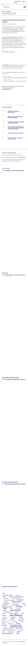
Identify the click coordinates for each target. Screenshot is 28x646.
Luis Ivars (13, 617)
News (15, 24)
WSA (17, 633)
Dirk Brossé (6, 603)
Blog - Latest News (6, 11)
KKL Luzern (5, 617)
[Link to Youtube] (17, 644)
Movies (12, 24)
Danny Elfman (5, 601)
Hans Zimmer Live (7, 612)
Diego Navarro (17, 601)
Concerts (9, 24)
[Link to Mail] (25, 644)
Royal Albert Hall (13, 86)
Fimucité (19, 606)
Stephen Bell (11, 87)
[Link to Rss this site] (23, 644)
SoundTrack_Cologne (8, 628)
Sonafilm (4, 627)
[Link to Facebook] (15, 644)
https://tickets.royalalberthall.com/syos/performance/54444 (15, 81)
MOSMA (13, 619)
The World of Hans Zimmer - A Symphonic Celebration (13, 629)
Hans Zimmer (15, 610)
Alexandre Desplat (7, 595)
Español (23, 1)
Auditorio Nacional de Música (17, 597)
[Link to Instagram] (21, 644)
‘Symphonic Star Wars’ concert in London (13, 21)
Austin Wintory (6, 598)
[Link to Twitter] (19, 644)
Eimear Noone (15, 603)
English (19, 1)
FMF (5, 608)
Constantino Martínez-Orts (8, 600)
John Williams (7, 86)
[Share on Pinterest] (3, 96)
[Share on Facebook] (3, 90)
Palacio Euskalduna (12, 620)
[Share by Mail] (3, 98)
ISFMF (16, 612)
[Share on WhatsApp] (3, 94)
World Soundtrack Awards (11, 632)
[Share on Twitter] (3, 92)
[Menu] (24, 7)
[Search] (21, 7)
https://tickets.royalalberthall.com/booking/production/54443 (15, 77)
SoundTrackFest (16, 626)
